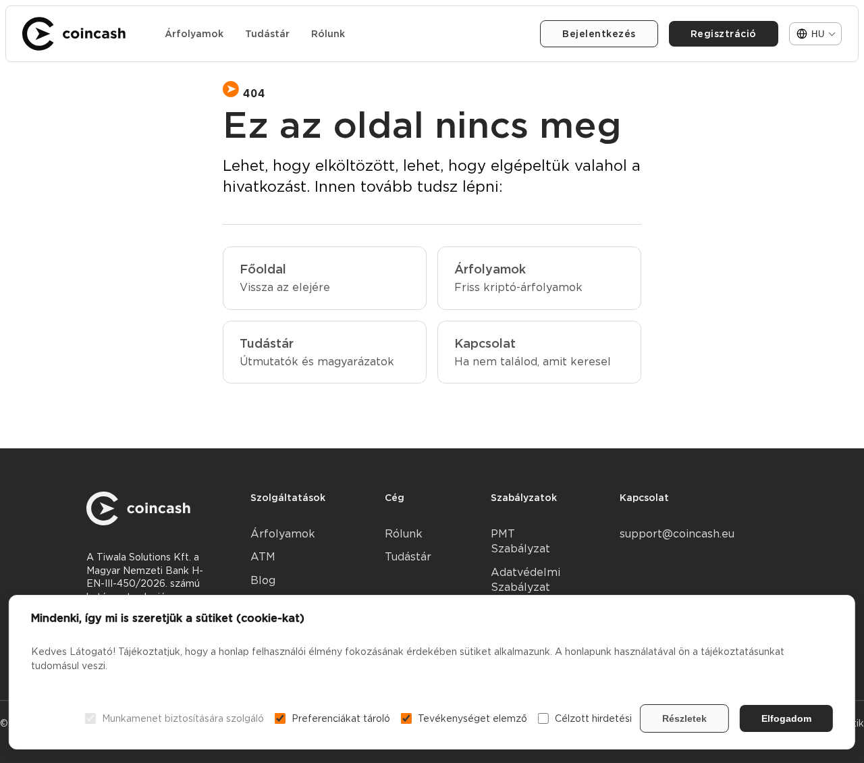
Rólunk (328, 33)
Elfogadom (786, 718)
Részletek (684, 718)
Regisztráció (724, 33)
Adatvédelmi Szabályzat (525, 580)
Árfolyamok (194, 33)
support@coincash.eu (677, 533)
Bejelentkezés (599, 33)
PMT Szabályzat (520, 541)
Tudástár (267, 33)
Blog (262, 580)
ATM (262, 556)
